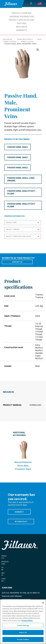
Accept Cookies (23, 639)
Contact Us (17, 262)
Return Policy (21, 521)
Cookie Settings (23, 625)
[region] (23, 621)
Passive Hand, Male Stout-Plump (21, 192)
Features (21, 23)
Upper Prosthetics (25, 39)
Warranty (21, 30)
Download (35, 405)
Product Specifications (21, 20)
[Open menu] (31, 3)
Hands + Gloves (27, 41)
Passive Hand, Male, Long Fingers (20, 179)
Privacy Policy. (27, 620)
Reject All (23, 632)
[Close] (43, 602)
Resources (21, 26)
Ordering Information (21, 16)
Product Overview (21, 13)
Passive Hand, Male (17, 147)
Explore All (7, 39)
